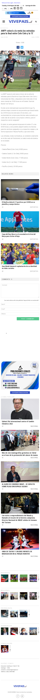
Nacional (34, 426)
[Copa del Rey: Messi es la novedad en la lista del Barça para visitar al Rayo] (20, 221)
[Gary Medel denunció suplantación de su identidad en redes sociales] (20, 253)
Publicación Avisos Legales (7, 3)
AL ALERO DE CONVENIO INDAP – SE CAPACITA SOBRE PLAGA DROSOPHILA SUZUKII (18, 485)
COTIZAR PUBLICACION (20, 16)
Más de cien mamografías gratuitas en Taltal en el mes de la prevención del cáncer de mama (20, 454)
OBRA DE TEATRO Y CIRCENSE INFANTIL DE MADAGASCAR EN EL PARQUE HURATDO (17, 552)
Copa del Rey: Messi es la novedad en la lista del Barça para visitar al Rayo (19, 235)
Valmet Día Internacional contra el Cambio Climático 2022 (18, 422)
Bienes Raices (17, 3)
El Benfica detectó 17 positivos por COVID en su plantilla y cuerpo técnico (18, 203)
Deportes (4, 28)
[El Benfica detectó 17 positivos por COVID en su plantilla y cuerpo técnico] (20, 189)
